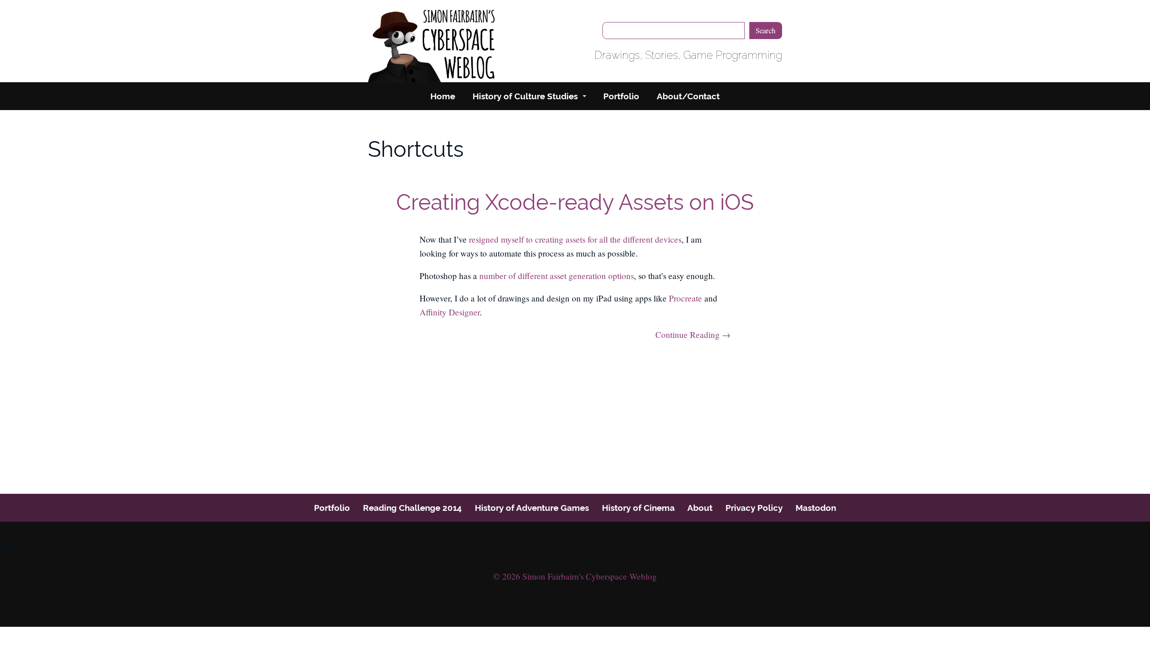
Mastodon (816, 508)
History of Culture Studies (525, 96)
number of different (513, 275)
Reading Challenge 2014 (412, 508)
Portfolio (621, 96)
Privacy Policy (754, 508)
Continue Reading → (692, 334)
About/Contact (688, 96)
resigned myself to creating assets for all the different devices (575, 239)
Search (765, 30)
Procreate (685, 298)
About (699, 508)
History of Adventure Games (532, 508)
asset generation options (592, 275)
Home (442, 96)
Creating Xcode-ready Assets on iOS (575, 202)
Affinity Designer (450, 312)
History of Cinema (638, 508)
